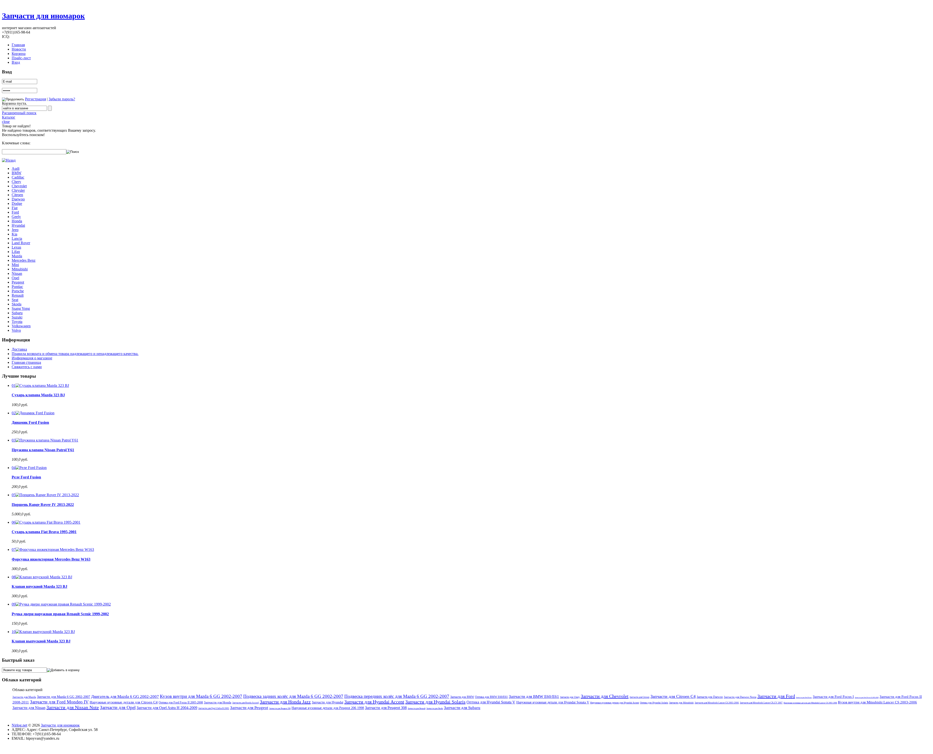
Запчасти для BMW (462, 697)
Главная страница (26, 362)
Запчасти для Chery (570, 697)
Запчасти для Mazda (24, 696)
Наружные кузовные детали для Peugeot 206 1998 (328, 708)
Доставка (19, 349)
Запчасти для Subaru (462, 707)
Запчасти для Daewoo (710, 697)
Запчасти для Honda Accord (245, 703)
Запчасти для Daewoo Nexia (740, 696)
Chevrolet (19, 186)
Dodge (17, 203)
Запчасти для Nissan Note (72, 707)
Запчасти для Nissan (28, 708)
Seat (15, 300)
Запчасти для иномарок (43, 15)
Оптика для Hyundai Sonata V (490, 702)
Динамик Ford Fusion (30, 422)
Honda (17, 221)
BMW (16, 173)
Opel (15, 278)
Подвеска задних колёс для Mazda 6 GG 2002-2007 (293, 696)
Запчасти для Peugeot (249, 707)
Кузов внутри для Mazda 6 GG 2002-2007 (201, 696)
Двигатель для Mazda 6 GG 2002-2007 (125, 696)
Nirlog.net (19, 725)
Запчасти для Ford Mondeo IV (59, 701)
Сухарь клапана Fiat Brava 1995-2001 (44, 532)
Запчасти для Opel (118, 707)
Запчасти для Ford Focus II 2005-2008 (867, 697)
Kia (14, 234)
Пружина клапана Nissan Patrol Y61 (43, 450)
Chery (16, 182)
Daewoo (18, 199)
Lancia (17, 238)
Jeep (15, 230)
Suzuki (17, 317)
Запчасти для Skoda (434, 708)
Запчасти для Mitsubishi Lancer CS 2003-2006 (717, 703)
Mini (15, 265)
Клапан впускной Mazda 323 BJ (39, 586)
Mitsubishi (20, 269)
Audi (15, 168)
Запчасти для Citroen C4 (673, 696)
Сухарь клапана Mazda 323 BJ (38, 395)
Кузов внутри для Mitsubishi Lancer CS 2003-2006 (877, 702)
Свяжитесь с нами (27, 367)
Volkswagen (21, 326)
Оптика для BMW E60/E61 (491, 697)
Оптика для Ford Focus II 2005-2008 (181, 702)
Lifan (16, 252)
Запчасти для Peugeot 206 (280, 708)
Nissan (17, 273)
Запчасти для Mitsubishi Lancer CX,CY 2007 (761, 703)
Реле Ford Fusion (26, 477)
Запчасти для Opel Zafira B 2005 (213, 708)
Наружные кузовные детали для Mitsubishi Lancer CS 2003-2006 (810, 703)
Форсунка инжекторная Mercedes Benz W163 (51, 559)
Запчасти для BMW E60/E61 (534, 696)
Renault (18, 295)
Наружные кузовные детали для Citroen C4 (124, 702)
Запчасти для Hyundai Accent (374, 701)
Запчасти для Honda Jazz (285, 701)
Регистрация (35, 99)
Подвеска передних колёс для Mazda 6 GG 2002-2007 (396, 696)
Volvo (16, 330)
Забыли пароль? (62, 99)
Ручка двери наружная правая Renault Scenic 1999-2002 (60, 614)
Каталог (8, 117)
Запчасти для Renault (416, 708)
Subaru (17, 313)
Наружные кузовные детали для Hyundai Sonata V (552, 702)
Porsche (18, 291)
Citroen (17, 195)
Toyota (17, 322)
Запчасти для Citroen (639, 697)
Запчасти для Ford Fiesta (804, 697)
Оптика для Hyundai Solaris (654, 702)
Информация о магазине (32, 358)
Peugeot (18, 282)
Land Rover (21, 243)
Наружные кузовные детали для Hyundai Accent (614, 702)
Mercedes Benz (23, 260)
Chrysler (18, 190)
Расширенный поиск (19, 113)
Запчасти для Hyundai (327, 702)
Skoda (16, 304)
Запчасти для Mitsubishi (681, 702)
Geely (16, 217)
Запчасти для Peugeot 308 (386, 708)
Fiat (14, 208)
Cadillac (18, 177)
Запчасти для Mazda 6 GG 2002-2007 (63, 697)
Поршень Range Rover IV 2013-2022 (43, 505)
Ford (15, 212)
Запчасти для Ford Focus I (833, 697)
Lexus (16, 247)
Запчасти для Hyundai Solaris (435, 701)
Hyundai (18, 225)
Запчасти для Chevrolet (605, 696)
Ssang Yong (21, 308)
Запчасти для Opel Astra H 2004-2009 (167, 708)
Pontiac (17, 287)
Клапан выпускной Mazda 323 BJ (41, 641)
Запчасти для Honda (217, 702)
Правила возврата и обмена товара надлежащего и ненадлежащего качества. (75, 354)
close (6, 122)
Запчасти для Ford (776, 696)
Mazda (17, 256)
